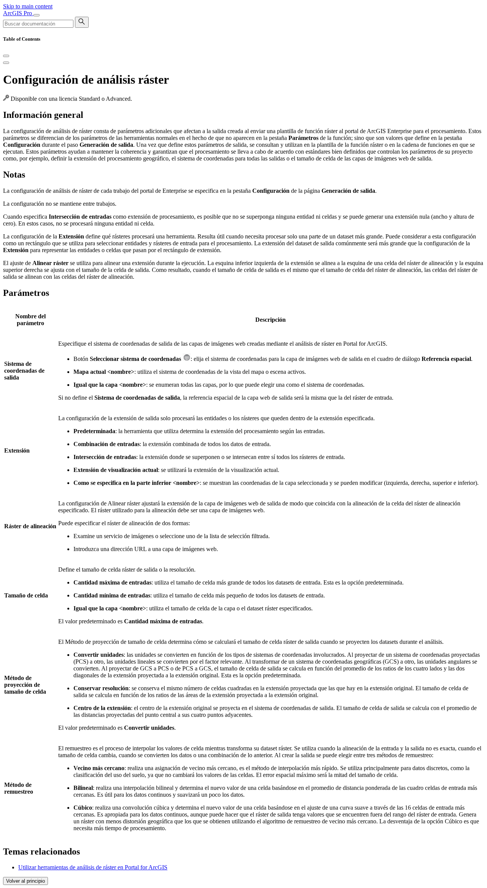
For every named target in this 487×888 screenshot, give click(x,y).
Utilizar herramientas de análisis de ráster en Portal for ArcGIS (92, 867)
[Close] (6, 56)
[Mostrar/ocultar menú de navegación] (36, 15)
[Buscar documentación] (82, 22)
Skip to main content (28, 6)
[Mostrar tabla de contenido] (6, 63)
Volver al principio (25, 881)
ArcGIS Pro (18, 13)
